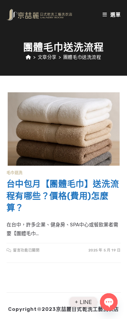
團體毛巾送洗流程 (82, 57)
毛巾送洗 (15, 173)
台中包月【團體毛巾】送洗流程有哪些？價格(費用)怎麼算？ (63, 196)
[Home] (28, 57)
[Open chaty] (109, 302)
